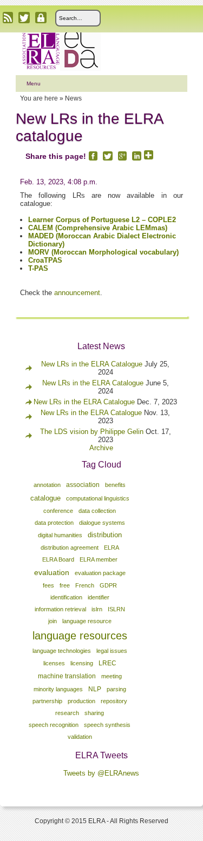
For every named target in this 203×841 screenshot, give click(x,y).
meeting (111, 676)
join (52, 621)
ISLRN (116, 609)
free (65, 585)
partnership (47, 701)
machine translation (67, 676)
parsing (116, 689)
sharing (94, 713)
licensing (81, 663)
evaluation (51, 572)
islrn (96, 609)
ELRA (111, 547)
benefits (115, 485)
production (81, 701)
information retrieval (60, 609)
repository (114, 701)
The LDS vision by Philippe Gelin (91, 432)
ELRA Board (58, 559)
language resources (79, 636)
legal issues (111, 651)
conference (58, 511)
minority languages (58, 689)
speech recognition (53, 725)
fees (48, 585)
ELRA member (98, 559)
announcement (77, 293)
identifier (98, 597)
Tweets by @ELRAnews (101, 773)
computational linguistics (97, 498)
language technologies (61, 651)
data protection (54, 522)
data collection (97, 511)
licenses (54, 663)
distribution (105, 535)
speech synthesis (107, 725)
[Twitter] (24, 18)
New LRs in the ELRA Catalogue (93, 364)
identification (66, 597)
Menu (34, 83)
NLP (94, 688)
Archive (101, 448)
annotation (47, 485)
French (84, 585)
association (83, 485)
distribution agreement (70, 547)
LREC (107, 663)
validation (80, 736)
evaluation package (100, 573)
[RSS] (8, 18)
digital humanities (60, 535)
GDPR (108, 585)
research (67, 713)
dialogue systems (102, 522)
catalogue (45, 498)
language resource (87, 621)
